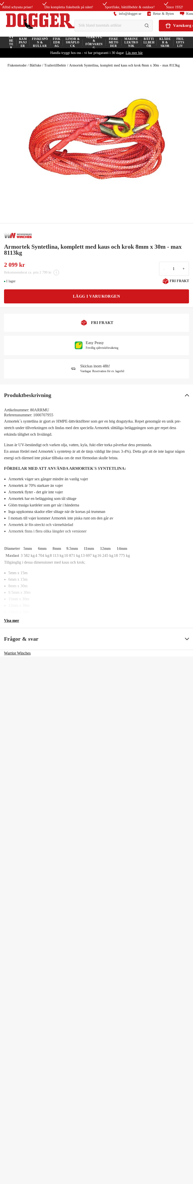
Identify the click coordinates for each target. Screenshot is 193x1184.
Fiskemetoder (17, 65)
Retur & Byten (163, 14)
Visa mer (11, 620)
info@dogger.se (130, 14)
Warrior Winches (17, 653)
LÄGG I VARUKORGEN (96, 296)
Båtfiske (35, 65)
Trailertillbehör (55, 65)
